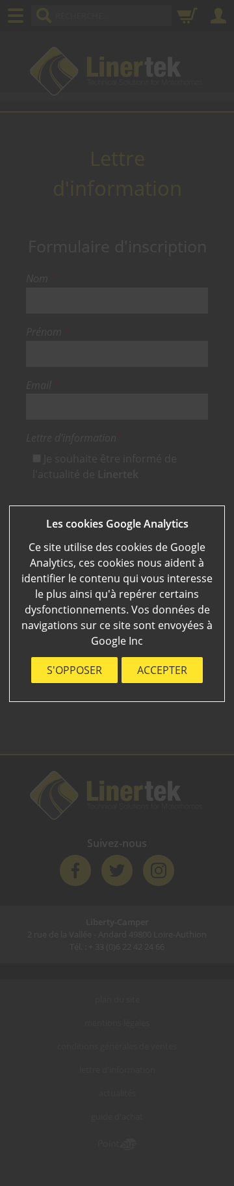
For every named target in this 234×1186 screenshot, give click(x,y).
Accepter (162, 670)
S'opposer (74, 670)
